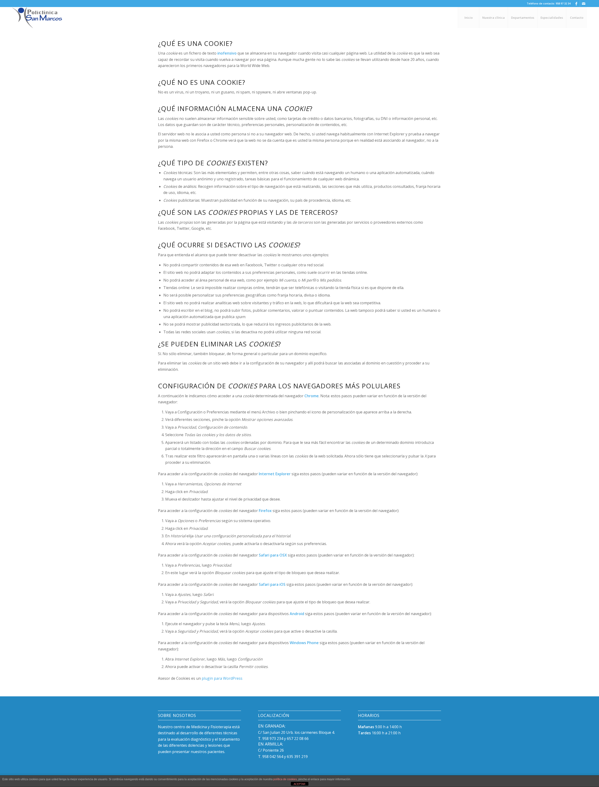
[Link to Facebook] (576, 3)
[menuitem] (468, 17)
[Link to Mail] (583, 3)
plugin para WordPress (222, 678)
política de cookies (285, 779)
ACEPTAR (299, 784)
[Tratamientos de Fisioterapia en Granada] (37, 17)
